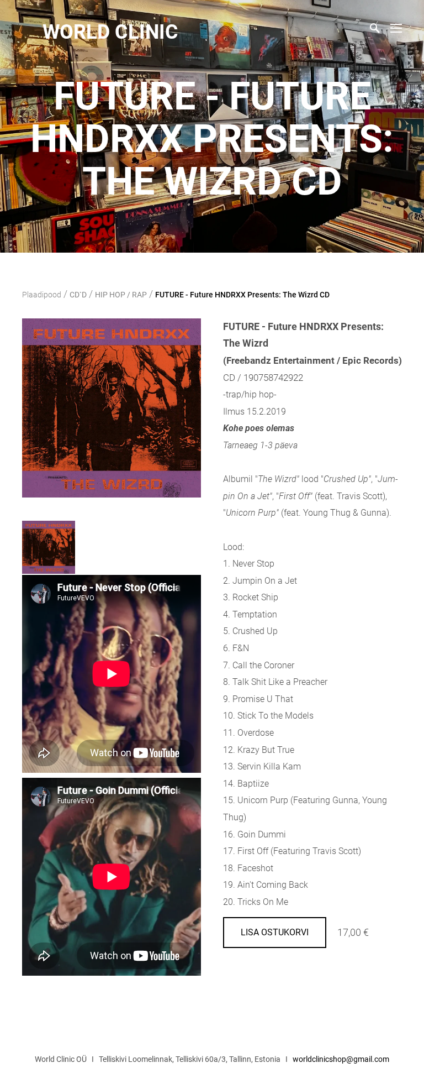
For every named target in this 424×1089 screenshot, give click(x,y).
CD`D (78, 294)
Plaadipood (41, 294)
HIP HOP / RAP (121, 294)
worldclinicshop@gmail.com (341, 1059)
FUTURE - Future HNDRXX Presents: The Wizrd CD (242, 294)
